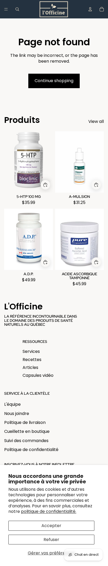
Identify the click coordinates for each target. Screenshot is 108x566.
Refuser (51, 540)
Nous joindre (16, 413)
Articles (30, 367)
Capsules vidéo (38, 375)
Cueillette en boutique (27, 431)
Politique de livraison (25, 422)
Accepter (51, 526)
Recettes (32, 360)
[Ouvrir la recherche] (17, 9)
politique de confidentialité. (48, 511)
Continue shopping (54, 81)
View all (96, 121)
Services (31, 351)
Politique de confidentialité (31, 450)
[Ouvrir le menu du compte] (90, 9)
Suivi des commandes (26, 441)
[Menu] (6, 9)
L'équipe (12, 404)
